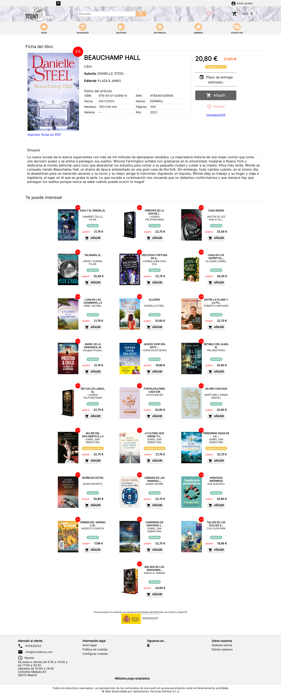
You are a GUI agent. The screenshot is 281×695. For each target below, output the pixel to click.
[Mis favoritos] (208, 13)
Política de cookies (95, 649)
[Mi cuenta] (233, 3)
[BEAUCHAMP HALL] (53, 92)
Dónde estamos (222, 649)
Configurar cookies (95, 653)
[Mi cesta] (234, 13)
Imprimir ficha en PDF (44, 135)
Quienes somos (222, 645)
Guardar (218, 106)
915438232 (33, 646)
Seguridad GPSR (215, 114)
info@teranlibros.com (39, 652)
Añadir (218, 95)
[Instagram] (58, 3)
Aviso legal (89, 645)
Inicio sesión (245, 3)
